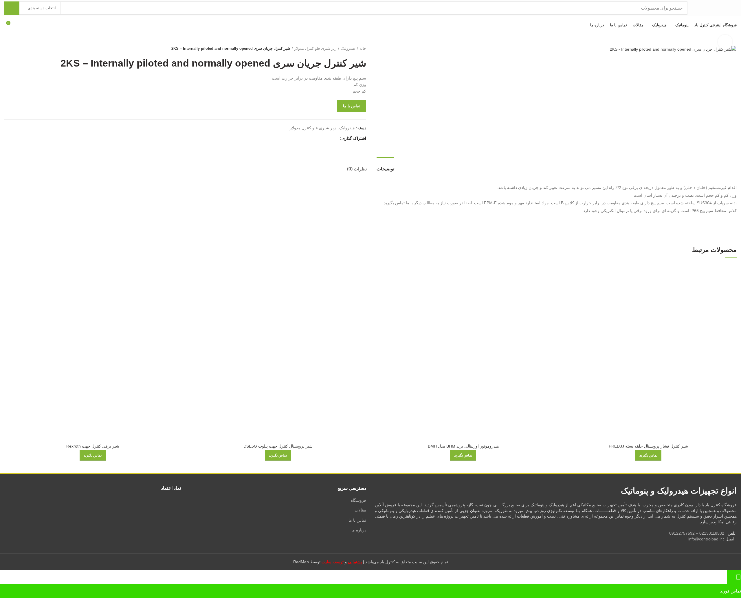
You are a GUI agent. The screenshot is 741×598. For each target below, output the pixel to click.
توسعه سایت (333, 562)
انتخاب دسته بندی (42, 8)
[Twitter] (327, 138)
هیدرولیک (348, 48)
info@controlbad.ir (705, 539)
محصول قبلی (19, 48)
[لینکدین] (314, 138)
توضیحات (385, 168)
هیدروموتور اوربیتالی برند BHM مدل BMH (463, 446)
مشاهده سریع (564, 273)
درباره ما (358, 530)
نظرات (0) (357, 168)
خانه (363, 48)
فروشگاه (358, 500)
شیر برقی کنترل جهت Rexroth (92, 446)
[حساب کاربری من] (21, 25)
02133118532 (711, 533)
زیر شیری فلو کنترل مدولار (315, 48)
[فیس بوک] (334, 138)
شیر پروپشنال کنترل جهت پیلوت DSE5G (278, 446)
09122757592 (682, 533)
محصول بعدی (7, 48)
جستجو (11, 8)
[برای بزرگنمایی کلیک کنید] (725, 42)
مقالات (360, 510)
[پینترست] (321, 138)
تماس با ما (351, 106)
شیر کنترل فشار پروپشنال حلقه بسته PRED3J (648, 446)
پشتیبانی (355, 562)
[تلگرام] (307, 138)
